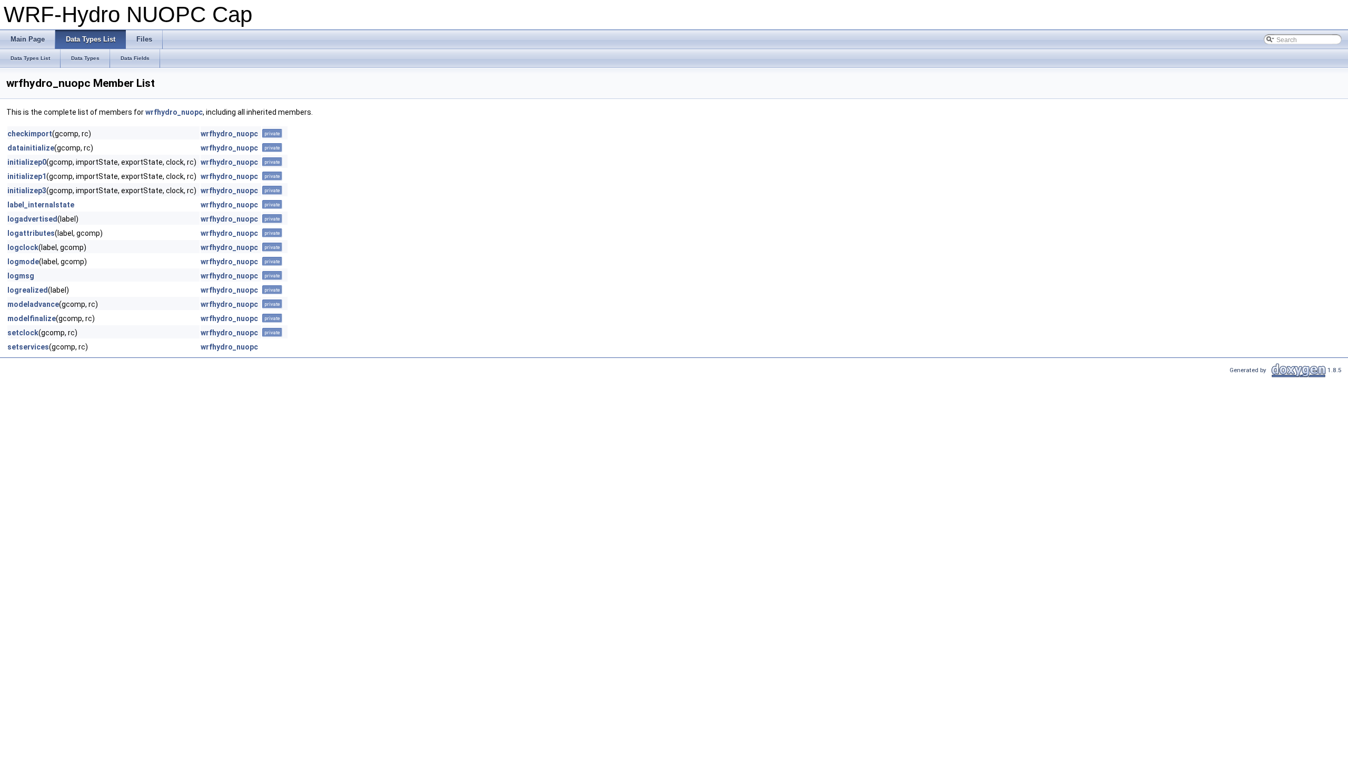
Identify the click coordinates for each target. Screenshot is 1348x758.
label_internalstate (40, 205)
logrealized (27, 290)
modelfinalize (31, 318)
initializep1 (26, 176)
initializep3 (26, 190)
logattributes (31, 233)
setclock (22, 332)
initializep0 (26, 162)
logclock (22, 247)
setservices (28, 347)
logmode (23, 261)
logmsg (20, 276)
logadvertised (32, 219)
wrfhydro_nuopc (174, 112)
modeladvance (33, 304)
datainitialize (30, 148)
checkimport (29, 133)
